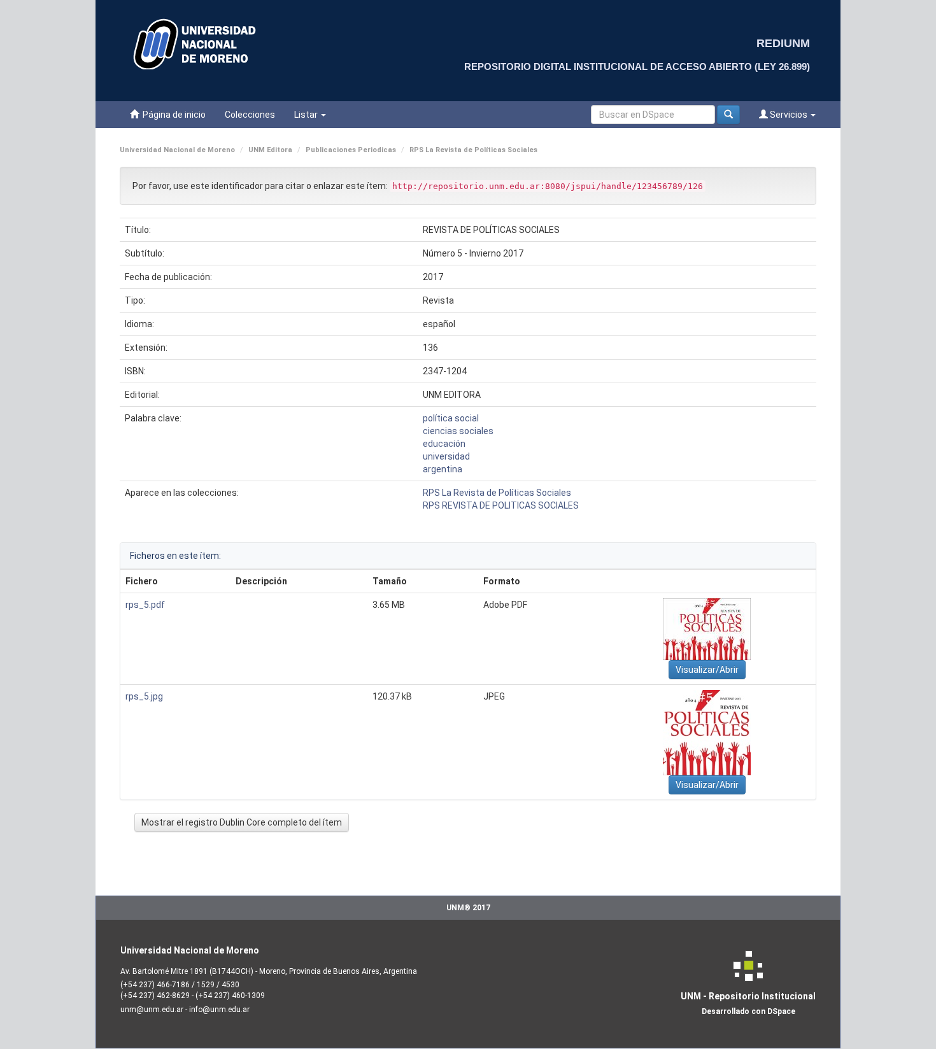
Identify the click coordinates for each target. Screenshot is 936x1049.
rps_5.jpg (144, 696)
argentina (442, 469)
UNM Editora (270, 150)
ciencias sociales (458, 431)
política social (451, 418)
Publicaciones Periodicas (351, 150)
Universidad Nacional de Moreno (177, 150)
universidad (446, 456)
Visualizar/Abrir (707, 670)
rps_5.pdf (145, 605)
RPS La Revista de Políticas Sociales (473, 150)
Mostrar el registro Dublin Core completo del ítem (241, 822)
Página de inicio (172, 114)
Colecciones (250, 114)
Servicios (788, 114)
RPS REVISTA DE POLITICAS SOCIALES (501, 505)
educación (444, 444)
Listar (307, 114)
